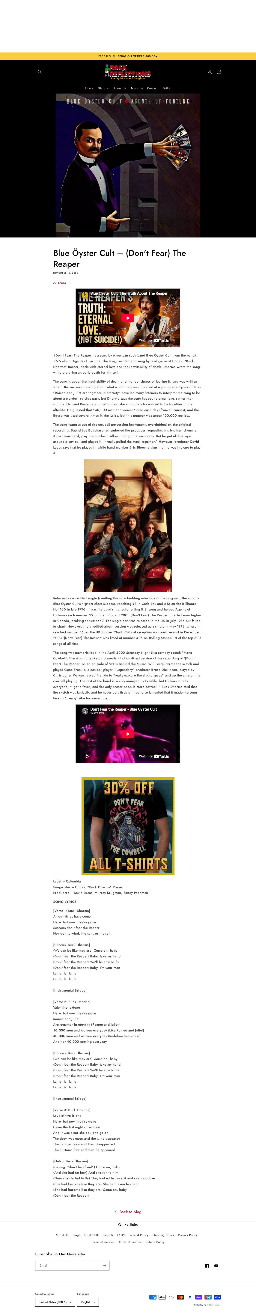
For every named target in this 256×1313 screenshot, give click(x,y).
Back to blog (131, 1211)
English (86, 1302)
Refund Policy (138, 1235)
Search (108, 1235)
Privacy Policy (187, 1235)
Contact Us (91, 1235)
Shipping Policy (163, 1235)
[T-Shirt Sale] (128, 826)
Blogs (76, 1235)
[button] (39, 71)
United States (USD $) (53, 1302)
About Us (62, 1235)
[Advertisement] (128, 26)
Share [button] (62, 283)
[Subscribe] (104, 1265)
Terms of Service (103, 1242)
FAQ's (121, 1235)
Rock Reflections (212, 1304)
